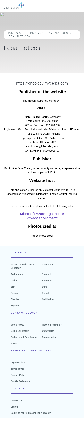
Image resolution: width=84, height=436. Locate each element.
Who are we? (17, 324)
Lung (44, 286)
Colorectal (47, 264)
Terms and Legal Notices (47, 33)
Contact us (16, 400)
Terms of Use (17, 369)
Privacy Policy (18, 375)
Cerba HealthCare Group (24, 337)
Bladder (15, 299)
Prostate (15, 293)
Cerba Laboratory (20, 331)
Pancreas (47, 280)
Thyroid (15, 305)
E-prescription (49, 337)
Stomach (46, 274)
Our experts (48, 331)
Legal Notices (18, 362)
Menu (79, 6)
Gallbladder (48, 299)
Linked (14, 406)
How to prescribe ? (52, 324)
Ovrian (14, 280)
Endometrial (17, 274)
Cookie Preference (20, 381)
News (14, 343)
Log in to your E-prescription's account (31, 413)
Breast (45, 293)
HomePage (15, 33)
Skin (13, 286)
